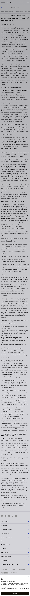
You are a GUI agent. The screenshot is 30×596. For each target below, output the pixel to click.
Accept (15, 593)
